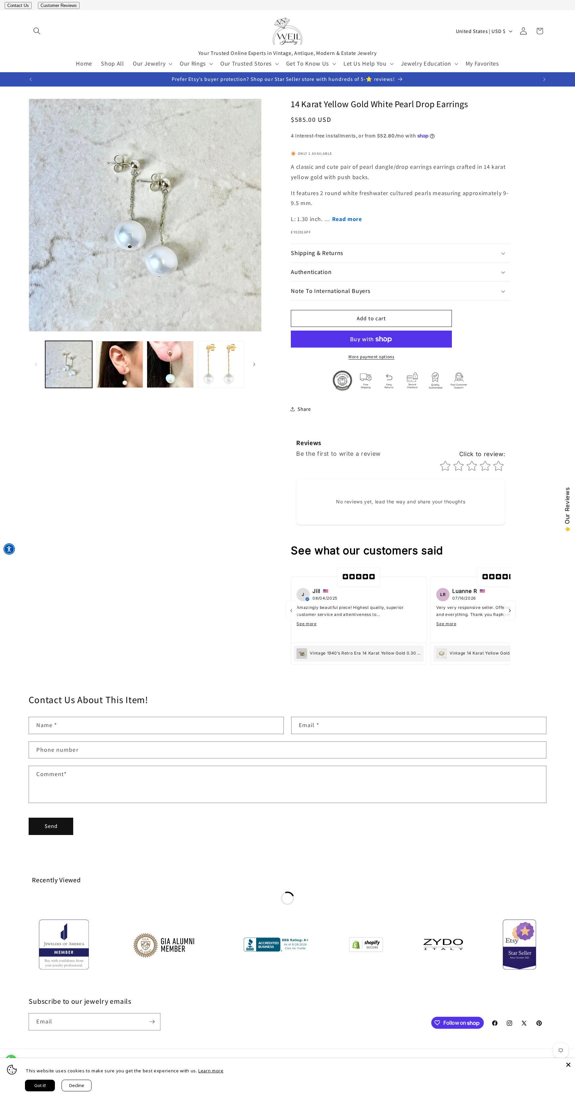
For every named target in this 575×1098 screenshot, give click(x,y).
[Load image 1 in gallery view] (68, 364)
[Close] (568, 1064)
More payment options (371, 357)
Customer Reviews (59, 5)
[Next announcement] (544, 79)
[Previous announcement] (30, 79)
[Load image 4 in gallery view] (220, 364)
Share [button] (304, 409)
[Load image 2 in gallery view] (119, 364)
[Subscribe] (152, 1021)
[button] (37, 31)
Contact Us (18, 5)
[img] (359, 577)
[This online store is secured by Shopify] (366, 946)
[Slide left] (36, 364)
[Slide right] (254, 364)
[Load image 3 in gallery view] (170, 364)
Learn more (211, 1071)
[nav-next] (510, 611)
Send (51, 826)
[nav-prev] (291, 611)
